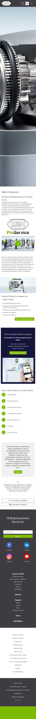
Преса (18, 616)
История (18, 586)
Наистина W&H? (11, 394)
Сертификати (18, 589)
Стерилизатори (18, 648)
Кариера (18, 594)
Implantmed (18, 665)
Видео (18, 608)
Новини (18, 605)
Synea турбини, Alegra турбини (18, 655)
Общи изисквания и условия (18, 686)
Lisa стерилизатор (18, 672)
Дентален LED (18, 651)
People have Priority (18, 576)
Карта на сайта (18, 683)
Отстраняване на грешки (14, 413)
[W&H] (6, 3)
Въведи (18, 536)
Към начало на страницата (19, 500)
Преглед (18, 603)
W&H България (18, 581)
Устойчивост (18, 584)
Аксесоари (10, 426)
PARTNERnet (18, 621)
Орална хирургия (18, 645)
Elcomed (18, 668)
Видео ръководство (12, 401)
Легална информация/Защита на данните (18, 690)
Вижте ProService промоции (24, 319)
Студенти (18, 600)
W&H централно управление (18, 579)
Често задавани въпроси (14, 407)
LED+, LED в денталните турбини (18, 661)
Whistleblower (18, 693)
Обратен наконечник (18, 638)
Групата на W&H (18, 574)
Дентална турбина (18, 635)
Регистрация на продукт (18, 353)
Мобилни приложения (18, 697)
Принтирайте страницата (19, 504)
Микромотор (18, 641)
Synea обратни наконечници (18, 658)
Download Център (12, 432)
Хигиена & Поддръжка (13, 420)
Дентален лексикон (18, 610)
